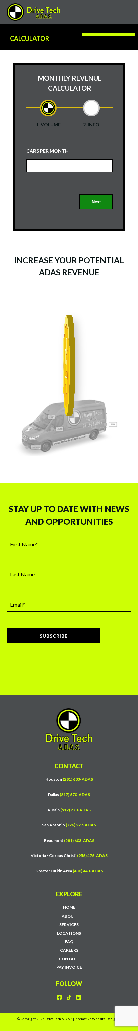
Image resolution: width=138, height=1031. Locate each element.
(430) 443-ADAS (88, 870)
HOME (69, 907)
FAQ (69, 941)
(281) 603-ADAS (78, 779)
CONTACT (69, 958)
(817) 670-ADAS (75, 794)
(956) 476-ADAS (92, 855)
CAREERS (69, 950)
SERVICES (69, 924)
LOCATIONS (69, 933)
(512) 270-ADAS (75, 809)
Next (96, 201)
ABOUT (69, 916)
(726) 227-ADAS (81, 824)
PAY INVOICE (69, 967)
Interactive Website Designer (98, 1019)
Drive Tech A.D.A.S (58, 1019)
